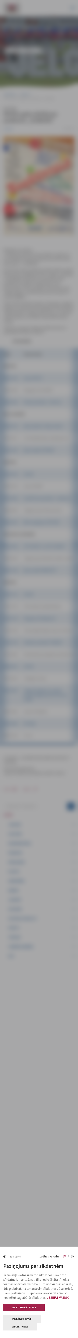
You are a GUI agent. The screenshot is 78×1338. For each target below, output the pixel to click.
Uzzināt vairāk (58, 1298)
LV (64, 1256)
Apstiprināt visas (24, 1307)
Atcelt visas (20, 1326)
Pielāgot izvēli (22, 1319)
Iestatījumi (15, 1256)
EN (73, 1256)
